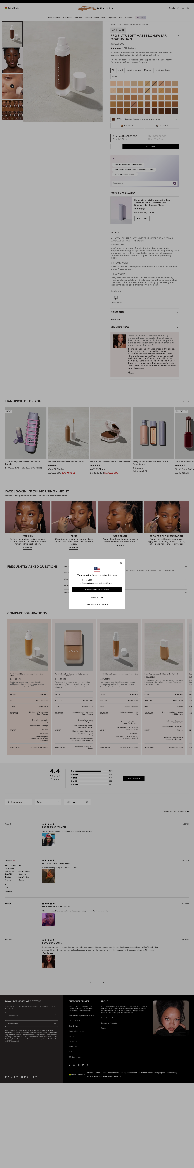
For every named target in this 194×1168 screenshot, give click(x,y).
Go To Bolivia (97, 597)
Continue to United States (97, 589)
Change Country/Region (97, 604)
